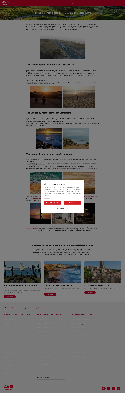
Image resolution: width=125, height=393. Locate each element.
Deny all (72, 202)
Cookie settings (62, 208)
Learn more (47, 197)
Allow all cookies (52, 202)
